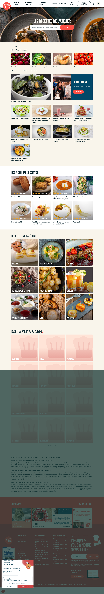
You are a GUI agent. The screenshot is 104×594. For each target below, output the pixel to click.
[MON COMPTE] (96, 3)
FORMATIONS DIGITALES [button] (28, 4)
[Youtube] (90, 504)
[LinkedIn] (83, 504)
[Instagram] (86, 504)
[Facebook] (80, 504)
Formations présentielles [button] (43, 4)
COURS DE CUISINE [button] (16, 4)
